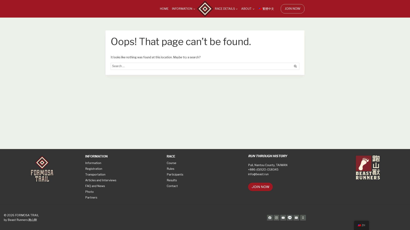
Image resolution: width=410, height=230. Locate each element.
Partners (91, 197)
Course (171, 163)
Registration (93, 168)
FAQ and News (95, 186)
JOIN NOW (292, 9)
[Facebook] (270, 218)
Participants (175, 174)
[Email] (296, 218)
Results (172, 180)
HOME (164, 8)
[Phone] (303, 218)
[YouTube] (283, 218)
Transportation (95, 174)
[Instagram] (276, 218)
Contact (172, 186)
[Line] (290, 218)
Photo (89, 191)
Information (93, 163)
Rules (170, 168)
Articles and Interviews (100, 180)
